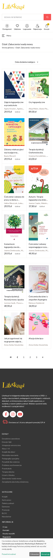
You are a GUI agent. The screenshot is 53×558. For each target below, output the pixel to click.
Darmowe (6, 506)
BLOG (4, 513)
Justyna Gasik (10, 303)
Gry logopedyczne (37, 102)
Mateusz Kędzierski (36, 303)
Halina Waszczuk (11, 203)
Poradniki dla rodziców (11, 462)
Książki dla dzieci (8, 452)
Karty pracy (6, 500)
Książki (4, 497)
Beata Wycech (10, 156)
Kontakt (6, 530)
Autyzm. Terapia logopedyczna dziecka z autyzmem (38, 199)
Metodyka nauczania (10, 455)
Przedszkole (7, 468)
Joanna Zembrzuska (12, 250)
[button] (26, 35)
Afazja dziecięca (36, 338)
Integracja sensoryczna (11, 445)
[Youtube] (20, 415)
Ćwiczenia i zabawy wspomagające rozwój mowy (38, 247)
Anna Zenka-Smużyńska (13, 345)
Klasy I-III (6, 448)
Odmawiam (34, 554)
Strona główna (8, 47)
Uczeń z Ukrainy (8, 475)
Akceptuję (45, 554)
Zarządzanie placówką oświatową (15, 482)
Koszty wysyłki (9, 533)
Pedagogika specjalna (10, 458)
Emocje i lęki (6, 442)
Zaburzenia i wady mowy (11, 478)
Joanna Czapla (34, 203)
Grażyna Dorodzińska (37, 156)
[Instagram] (13, 415)
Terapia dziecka (8, 472)
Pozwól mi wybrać (9, 554)
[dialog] (26, 548)
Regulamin (7, 537)
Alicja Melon (34, 109)
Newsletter (6, 516)
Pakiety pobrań (8, 503)
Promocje (6, 510)
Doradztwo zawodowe (11, 439)
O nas (5, 527)
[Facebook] (6, 415)
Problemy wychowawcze (12, 465)
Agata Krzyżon (10, 109)
